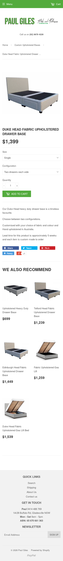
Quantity (6, 180)
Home (5, 44)
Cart (58, 4)
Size (4, 151)
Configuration (9, 165)
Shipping (31, 487)
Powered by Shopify (40, 550)
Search (31, 483)
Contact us (31, 496)
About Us (32, 492)
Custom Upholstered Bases (27, 44)
